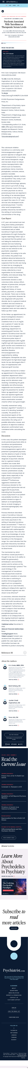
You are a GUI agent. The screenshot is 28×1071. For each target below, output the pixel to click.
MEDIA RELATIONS (14, 993)
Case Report (8, 18)
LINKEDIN (14, 1035)
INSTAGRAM (14, 1033)
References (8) (7, 653)
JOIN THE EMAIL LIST (14, 1011)
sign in (10, 738)
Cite (18, 5)
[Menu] (3, 2)
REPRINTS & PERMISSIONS (14, 995)
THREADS (14, 1037)
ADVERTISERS (14, 990)
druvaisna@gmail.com (10, 136)
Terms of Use (14, 1053)
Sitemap (23, 1057)
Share (14, 5)
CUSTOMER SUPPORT (14, 1000)
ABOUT (14, 988)
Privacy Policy (6, 1053)
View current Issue (8, 837)
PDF (6, 5)
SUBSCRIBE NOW (14, 1017)
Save (10, 5)
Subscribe (14, 928)
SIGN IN (14, 1007)
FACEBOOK (14, 1030)
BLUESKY (14, 1039)
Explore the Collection (7, 876)
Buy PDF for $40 (13, 734)
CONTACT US (14, 997)
